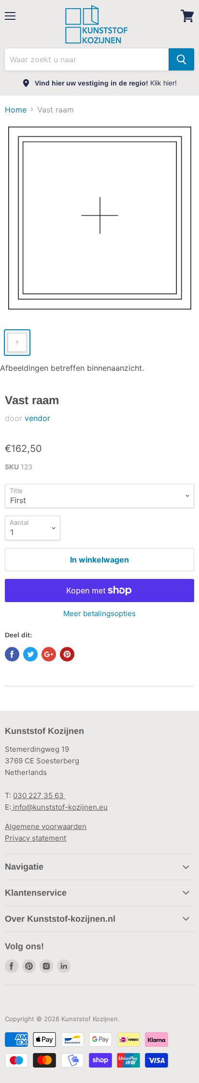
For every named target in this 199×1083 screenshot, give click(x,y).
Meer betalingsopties (99, 613)
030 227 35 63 (39, 795)
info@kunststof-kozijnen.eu (59, 807)
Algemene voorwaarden (45, 826)
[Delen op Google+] (49, 654)
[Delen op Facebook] (12, 654)
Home (16, 109)
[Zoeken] (181, 59)
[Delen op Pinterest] (67, 654)
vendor (37, 418)
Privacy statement (35, 838)
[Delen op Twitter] (30, 654)
